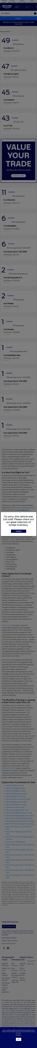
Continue (18, 531)
